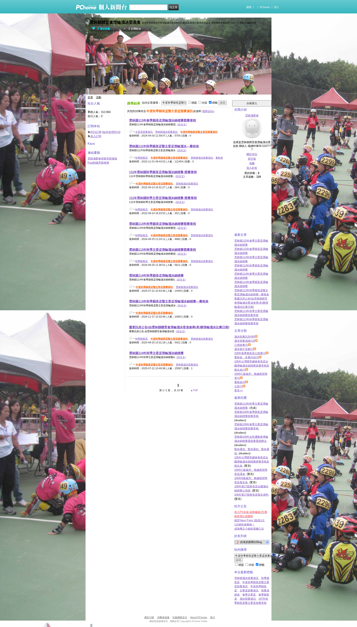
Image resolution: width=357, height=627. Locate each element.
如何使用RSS (111, 132)
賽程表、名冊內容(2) (246, 357)
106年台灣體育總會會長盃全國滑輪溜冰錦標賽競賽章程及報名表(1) (251, 365)
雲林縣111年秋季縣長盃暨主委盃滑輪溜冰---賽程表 (164, 146)
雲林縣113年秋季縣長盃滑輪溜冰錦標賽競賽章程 (162, 223)
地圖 (252, 163)
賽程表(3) (239, 382)
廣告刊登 (149, 617)
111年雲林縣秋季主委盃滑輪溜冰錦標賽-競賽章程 (163, 198)
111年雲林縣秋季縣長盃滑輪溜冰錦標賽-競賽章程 (163, 172)
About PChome (198, 617)
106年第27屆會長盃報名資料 (251, 494)
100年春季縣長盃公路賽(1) (250, 353)
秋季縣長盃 (141, 157)
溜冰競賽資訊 (248, 598)
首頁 (90, 97)
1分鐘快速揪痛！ (244, 524)
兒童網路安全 (179, 617)
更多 (238, 390)
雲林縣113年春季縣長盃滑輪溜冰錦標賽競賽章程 (162, 120)
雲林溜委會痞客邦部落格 (102, 158)
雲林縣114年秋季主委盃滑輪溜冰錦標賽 (156, 353)
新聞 (248, 7)
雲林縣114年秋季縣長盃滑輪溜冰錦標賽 (156, 275)
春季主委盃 (249, 594)
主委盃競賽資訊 (144, 132)
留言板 (252, 158)
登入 (276, 7)
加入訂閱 (95, 136)
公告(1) (238, 386)
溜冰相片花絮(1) (243, 349)
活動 (98, 97)
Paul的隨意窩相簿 (98, 162)
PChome (265, 7)
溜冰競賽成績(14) (244, 340)
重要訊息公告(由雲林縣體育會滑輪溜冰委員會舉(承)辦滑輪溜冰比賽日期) (179, 327)
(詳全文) (182, 124)
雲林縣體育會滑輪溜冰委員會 (115, 22)
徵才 (212, 617)
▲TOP (194, 390)
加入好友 (251, 167)
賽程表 (219, 157)
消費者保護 (163, 617)
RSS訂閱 (95, 132)
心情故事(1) (241, 344)
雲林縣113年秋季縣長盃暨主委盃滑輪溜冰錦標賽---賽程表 (168, 301)
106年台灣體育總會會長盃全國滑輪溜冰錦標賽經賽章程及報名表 (251, 461)
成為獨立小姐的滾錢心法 (249, 528)
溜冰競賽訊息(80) (244, 336)
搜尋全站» (208, 111)
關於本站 (251, 154)
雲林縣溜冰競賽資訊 (166, 132)
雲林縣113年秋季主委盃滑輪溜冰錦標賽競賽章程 (162, 249)
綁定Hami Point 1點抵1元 (249, 520)
